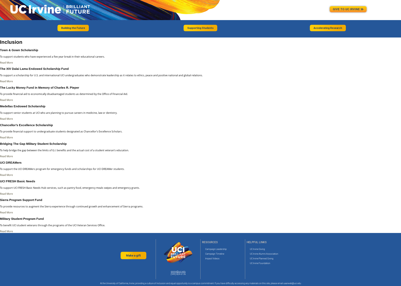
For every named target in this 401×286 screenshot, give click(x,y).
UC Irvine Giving (257, 249)
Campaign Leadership (216, 249)
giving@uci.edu (178, 271)
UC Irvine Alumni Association (264, 254)
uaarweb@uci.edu (292, 283)
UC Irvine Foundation (260, 263)
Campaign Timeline (214, 254)
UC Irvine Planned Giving (261, 258)
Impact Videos (212, 258)
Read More (6, 62)
